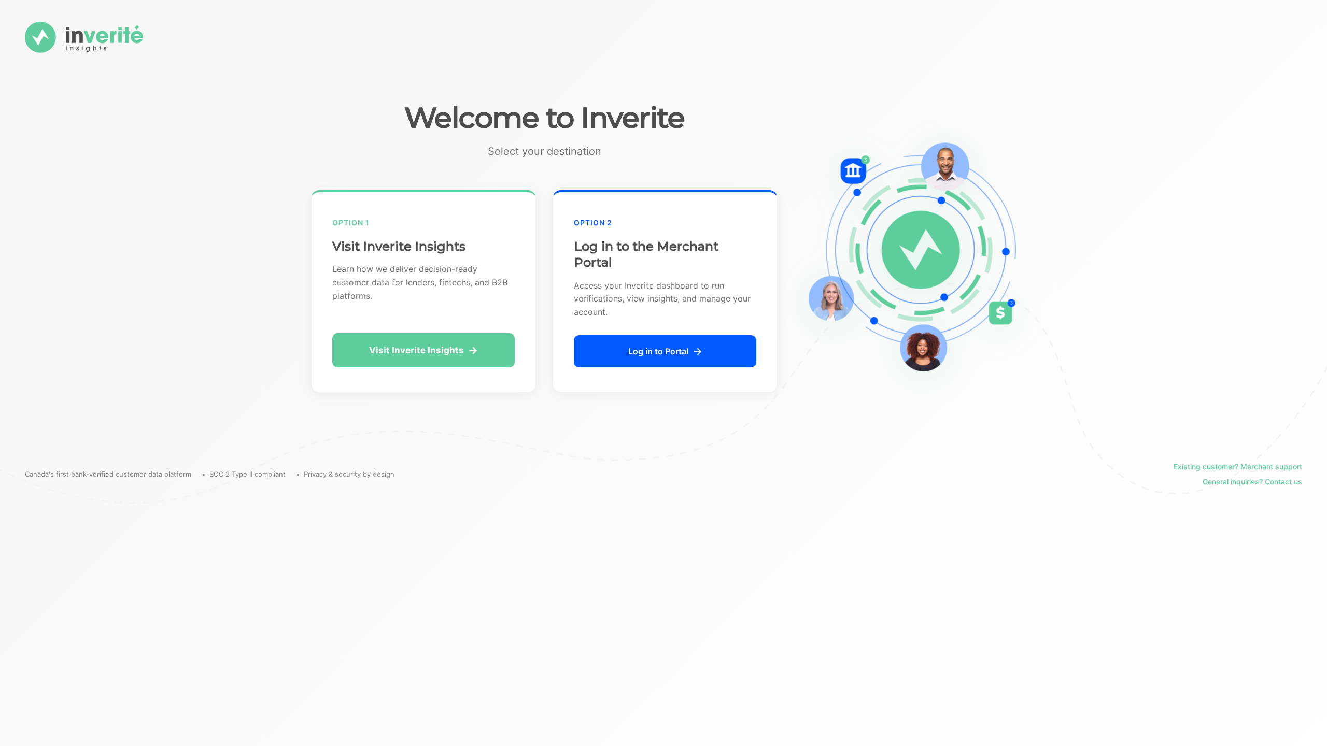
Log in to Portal (658, 351)
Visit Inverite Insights (416, 350)
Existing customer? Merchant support (1238, 466)
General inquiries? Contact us (1252, 481)
